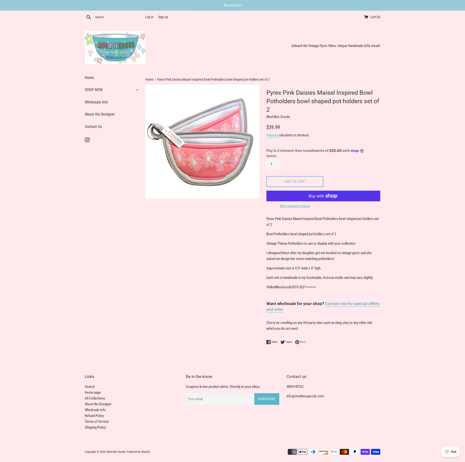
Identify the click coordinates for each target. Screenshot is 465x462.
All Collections (95, 398)
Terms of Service (97, 421)
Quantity (271, 156)
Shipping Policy (95, 427)
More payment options (295, 206)
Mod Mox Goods (116, 452)
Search (90, 386)
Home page (93, 392)
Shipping (272, 135)
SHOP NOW (111, 89)
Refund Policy (94, 416)
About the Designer (100, 114)
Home (89, 77)
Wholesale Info (96, 102)
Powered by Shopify (138, 452)
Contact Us (93, 126)
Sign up (163, 17)
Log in (149, 17)
